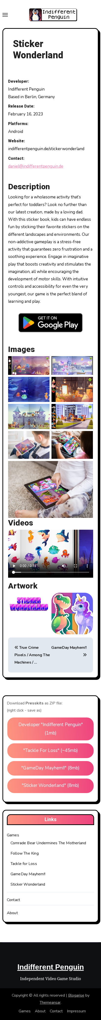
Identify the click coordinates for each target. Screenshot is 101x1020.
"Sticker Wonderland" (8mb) (50, 785)
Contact (13, 900)
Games (13, 835)
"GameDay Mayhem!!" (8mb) (50, 768)
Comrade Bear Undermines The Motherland (48, 843)
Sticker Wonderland (28, 884)
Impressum (76, 1011)
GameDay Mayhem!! (28, 874)
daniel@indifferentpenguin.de (35, 166)
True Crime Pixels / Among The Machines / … (32, 655)
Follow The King (25, 853)
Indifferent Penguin (50, 967)
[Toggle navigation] (5, 14)
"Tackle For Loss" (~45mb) (50, 750)
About (12, 913)
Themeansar (50, 1002)
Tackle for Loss (24, 863)
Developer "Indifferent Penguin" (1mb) (50, 728)
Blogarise (76, 995)
